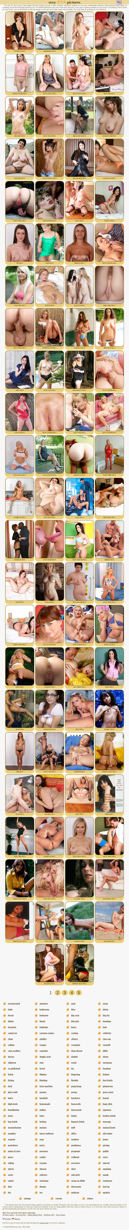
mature (43, 1127)
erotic (74, 1062)
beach (11, 1015)
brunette (12, 1027)
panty (105, 1139)
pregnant (75, 1151)
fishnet (106, 1074)
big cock (75, 1015)
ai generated (14, 1003)
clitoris (74, 1039)
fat (72, 1068)
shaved (106, 1163)
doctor (11, 1056)
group (74, 1092)
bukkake (44, 1027)
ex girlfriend (14, 1068)
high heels (13, 1104)
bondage (107, 1021)
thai (10, 1186)
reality (43, 1157)
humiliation (13, 1110)
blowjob (75, 1021)
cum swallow (14, 1050)
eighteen (12, 1062)
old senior (107, 1133)
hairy (10, 1098)
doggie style (45, 1056)
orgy (42, 1139)
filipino (43, 1074)
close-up (107, 1039)
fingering (75, 1074)
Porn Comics (60, 1215)
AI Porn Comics (8, 1215)
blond (42, 1021)
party (42, 1145)
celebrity (107, 1033)
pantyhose (13, 1145)
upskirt (106, 1192)
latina (74, 1115)
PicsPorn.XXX (49, 1215)
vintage (27, 1198)
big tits (106, 1015)
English (7, 1219)
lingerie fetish (77, 1121)
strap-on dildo (78, 1180)
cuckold (106, 1045)
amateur (44, 1003)
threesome (76, 1186)
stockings (44, 1180)
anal (73, 1003)
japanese (107, 1110)
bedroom (44, 1015)
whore (90, 1198)
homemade (45, 1104)
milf (73, 1127)
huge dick (107, 1104)
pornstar (44, 1151)
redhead (75, 1157)
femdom (107, 1068)
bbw (73, 1009)
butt (105, 1027)
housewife (76, 1104)
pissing (106, 1145)
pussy (10, 1157)
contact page (44, 1223)
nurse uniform (47, 1133)
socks (10, 1174)
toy (41, 1192)
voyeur (58, 1198)
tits (9, 1192)
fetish (10, 1074)
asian (105, 1003)
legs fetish (13, 1121)
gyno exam (108, 1092)
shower (43, 1169)
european (107, 1062)
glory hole (13, 1092)
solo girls (75, 1174)
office (73, 1133)
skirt (73, 1169)
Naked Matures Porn (35, 1215)
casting (74, 1033)
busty (73, 1027)
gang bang (76, 1086)
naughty (12, 1133)
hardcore (75, 1098)
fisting (11, 1080)
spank (106, 1174)
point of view (14, 1151)
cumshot (44, 1050)
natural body (109, 1127)
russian (43, 1163)
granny (43, 1092)
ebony (106, 1056)
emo (42, 1062)
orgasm (11, 1139)
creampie (75, 1045)
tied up (106, 1186)
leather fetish (109, 1115)
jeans (10, 1115)
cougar (43, 1045)
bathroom (44, 1009)
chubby (43, 1039)
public (106, 1151)
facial (42, 1068)
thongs (43, 1186)
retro (105, 1157)
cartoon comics (47, 1033)
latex (42, 1115)
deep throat (76, 1050)
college (11, 1045)
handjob (44, 1098)
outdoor (75, 1139)
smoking (107, 1169)
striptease (107, 1180)
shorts (11, 1169)
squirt (11, 1180)
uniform (75, 1192)
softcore (43, 1174)
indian (43, 1110)
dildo (105, 1050)
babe (10, 1009)
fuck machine (46, 1086)
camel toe (12, 1033)
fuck (10, 1086)
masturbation (14, 1127)
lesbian (43, 1121)
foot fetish (107, 1080)
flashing (43, 1080)
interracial (76, 1110)
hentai (106, 1098)
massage (107, 1121)
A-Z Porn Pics (21, 1215)
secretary (75, 1163)
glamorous (108, 1086)
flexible (74, 1080)
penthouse (76, 1145)
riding (11, 1163)
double (74, 1056)
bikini (11, 1021)
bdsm (105, 1009)
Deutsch (17, 1219)
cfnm (10, 1039)
